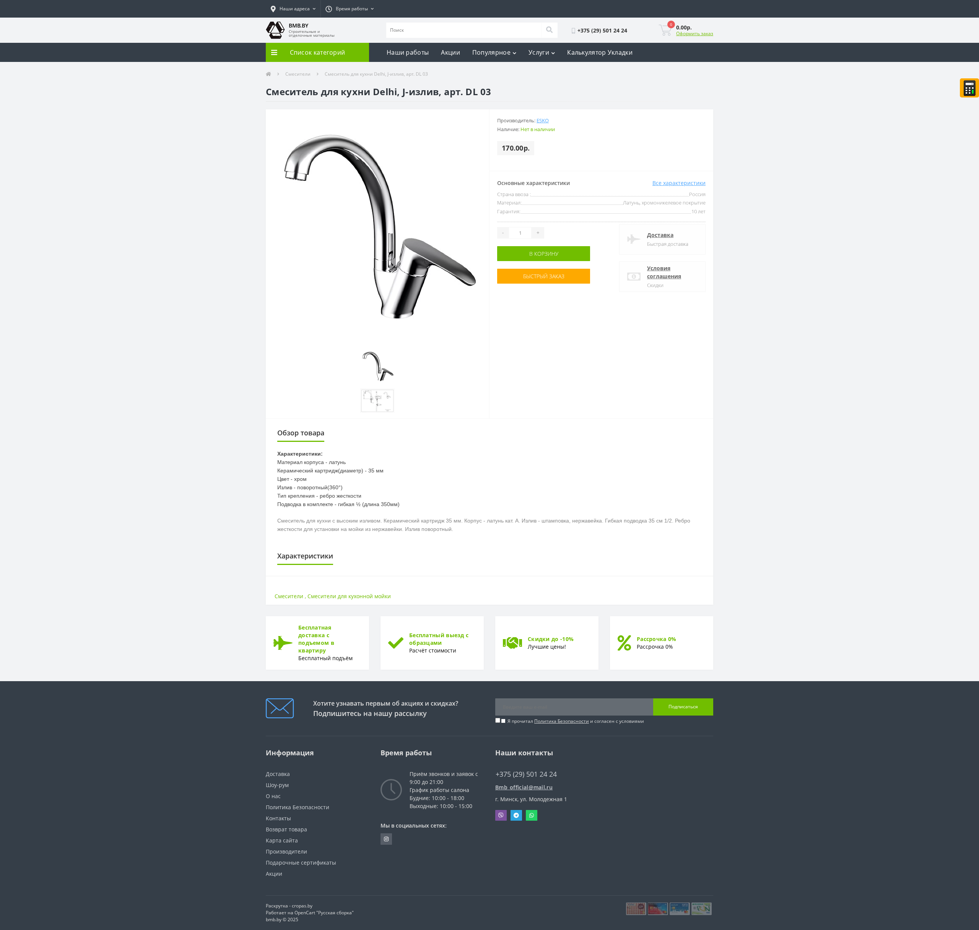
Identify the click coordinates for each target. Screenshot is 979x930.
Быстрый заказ (543, 276)
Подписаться (683, 706)
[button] (293, 9)
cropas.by (302, 905)
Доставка (660, 235)
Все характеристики (679, 183)
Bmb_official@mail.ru (524, 787)
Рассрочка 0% (657, 639)
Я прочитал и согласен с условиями (575, 721)
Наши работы (408, 52)
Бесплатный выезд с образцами (438, 638)
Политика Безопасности (561, 721)
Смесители (298, 74)
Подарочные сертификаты (301, 862)
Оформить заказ (694, 33)
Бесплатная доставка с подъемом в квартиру (316, 639)
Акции (450, 52)
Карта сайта (282, 840)
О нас (273, 796)
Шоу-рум (277, 785)
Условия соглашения (664, 272)
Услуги (539, 52)
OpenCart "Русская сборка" (324, 912)
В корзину (543, 253)
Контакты (278, 818)
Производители (286, 851)
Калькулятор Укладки (600, 52)
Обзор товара (300, 432)
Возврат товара (286, 829)
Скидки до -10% (551, 639)
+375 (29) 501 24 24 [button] (526, 774)
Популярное (491, 52)
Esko (543, 120)
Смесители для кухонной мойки (349, 596)
